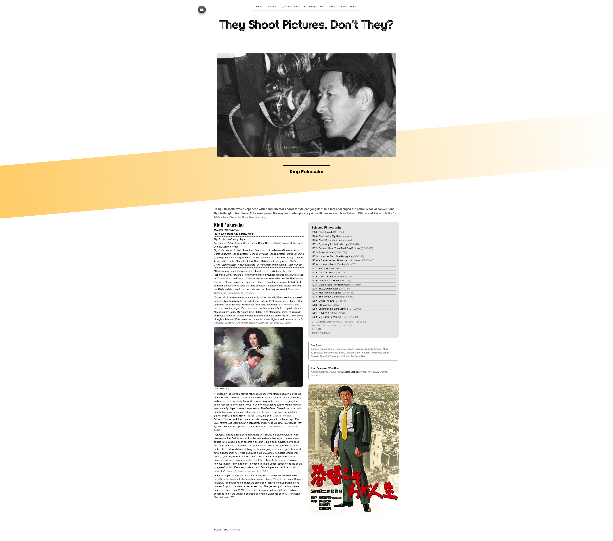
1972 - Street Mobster (329, 252)
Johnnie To (347, 356)
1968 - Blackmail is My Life (332, 236)
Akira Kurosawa (286, 304)
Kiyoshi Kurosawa (368, 371)
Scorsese (225, 479)
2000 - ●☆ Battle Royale (335, 316)
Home (259, 6)
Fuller (216, 479)
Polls (331, 6)
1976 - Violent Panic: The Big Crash (336, 284)
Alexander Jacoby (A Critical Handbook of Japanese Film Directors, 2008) (252, 322)
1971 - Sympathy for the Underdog (336, 244)
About (342, 6)
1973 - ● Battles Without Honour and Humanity (343, 260)
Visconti (277, 479)
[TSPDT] (306, 32)
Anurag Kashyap (319, 371)
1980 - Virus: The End (329, 300)
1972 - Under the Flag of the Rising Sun (338, 256)
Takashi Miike (383, 213)
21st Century (308, 6)
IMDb (315, 332)
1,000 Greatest (289, 6)
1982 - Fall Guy (326, 304)
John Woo (360, 356)
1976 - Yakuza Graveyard (331, 288)
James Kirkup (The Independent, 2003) (247, 471)
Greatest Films (323, 321)
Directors (271, 6)
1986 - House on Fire (328, 312)
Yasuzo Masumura (334, 352)
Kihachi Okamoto (371, 352)
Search (353, 6)
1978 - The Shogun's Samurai (333, 296)
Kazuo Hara (336, 371)
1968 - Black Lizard (328, 232)
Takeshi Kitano (357, 213)
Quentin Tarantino (282, 415)
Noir (322, 6)
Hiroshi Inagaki (355, 349)
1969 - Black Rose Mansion (332, 240)
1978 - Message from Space (333, 292)
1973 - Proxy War (327, 268)
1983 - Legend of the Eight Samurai (336, 308)
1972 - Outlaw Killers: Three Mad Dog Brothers (342, 248)
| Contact (235, 529)
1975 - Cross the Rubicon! (332, 276)
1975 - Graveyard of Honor (331, 280)
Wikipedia (324, 332)
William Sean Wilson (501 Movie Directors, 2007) (240, 217)
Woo (233, 479)
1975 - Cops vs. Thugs (330, 272)
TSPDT (317, 329)
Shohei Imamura (336, 349)
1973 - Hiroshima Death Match (334, 264)
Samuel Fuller (318, 349)
